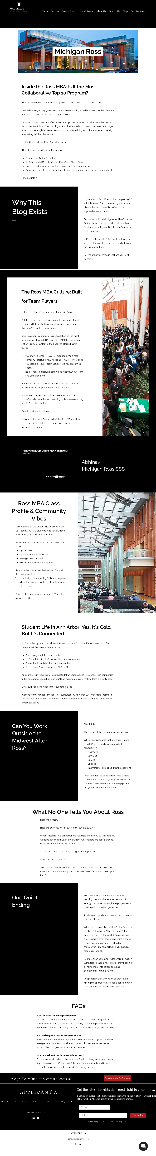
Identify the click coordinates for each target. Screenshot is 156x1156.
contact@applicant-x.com (36, 1112)
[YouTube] (37, 1118)
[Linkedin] (76, 1144)
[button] (86, 11)
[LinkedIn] (33, 1118)
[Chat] (143, 1146)
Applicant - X (78, 1133)
